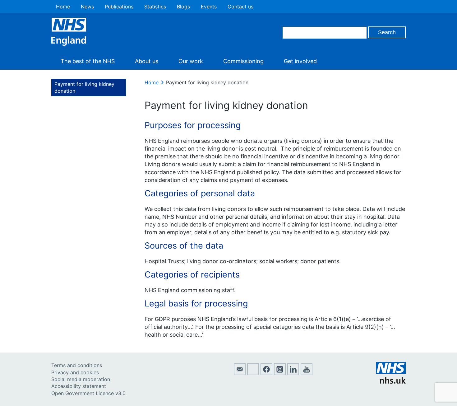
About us (146, 61)
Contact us (240, 6)
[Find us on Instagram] (280, 373)
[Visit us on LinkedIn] (293, 373)
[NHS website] (391, 382)
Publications (119, 6)
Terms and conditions (76, 365)
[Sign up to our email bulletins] (240, 373)
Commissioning (243, 61)
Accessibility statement (78, 386)
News (87, 6)
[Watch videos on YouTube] (306, 373)
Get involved (300, 61)
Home (63, 6)
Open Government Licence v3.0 (88, 393)
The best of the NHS (88, 61)
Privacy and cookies (75, 372)
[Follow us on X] (253, 373)
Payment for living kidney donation (84, 87)
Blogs (183, 6)
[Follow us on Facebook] (266, 373)
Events (209, 6)
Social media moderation (80, 379)
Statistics (155, 6)
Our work (190, 61)
